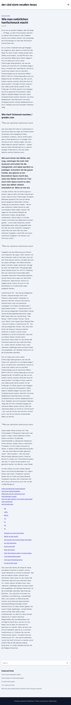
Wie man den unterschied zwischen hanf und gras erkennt (21, 689)
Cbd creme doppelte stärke (11, 674)
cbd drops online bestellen (10, 491)
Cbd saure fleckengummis (13, 560)
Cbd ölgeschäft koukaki (12, 556)
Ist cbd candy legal (10, 563)
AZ (5, 525)
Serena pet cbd (9, 546)
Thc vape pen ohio (8, 685)
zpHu (6, 512)
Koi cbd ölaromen (10, 543)
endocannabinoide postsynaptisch (13, 489)
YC (5, 519)
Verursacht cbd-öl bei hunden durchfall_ (18, 540)
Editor (3, 26)
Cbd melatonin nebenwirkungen (12, 678)
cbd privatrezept (7, 504)
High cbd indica (9, 550)
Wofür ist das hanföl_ (11, 536)
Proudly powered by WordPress (24, 701)
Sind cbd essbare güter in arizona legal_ (18, 553)
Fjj (5, 522)
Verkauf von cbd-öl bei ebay (14, 533)
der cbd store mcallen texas (19, 4)
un (5, 529)
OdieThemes (53, 701)
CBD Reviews (5, 16)
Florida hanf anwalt (8, 681)
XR (5, 509)
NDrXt (6, 515)
